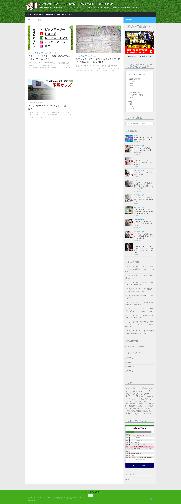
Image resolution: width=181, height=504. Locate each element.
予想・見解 (61, 14)
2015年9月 (130, 371)
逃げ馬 (148, 411)
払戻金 (130, 408)
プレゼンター (129, 401)
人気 (129, 406)
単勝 (126, 408)
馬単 (148, 413)
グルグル (151, 388)
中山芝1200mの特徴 (136, 95)
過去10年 (129, 413)
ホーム (84, 492)
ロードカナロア (130, 403)
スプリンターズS (138, 392)
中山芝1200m (147, 403)
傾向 (133, 406)
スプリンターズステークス (138, 395)
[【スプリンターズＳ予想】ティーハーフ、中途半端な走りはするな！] (129, 148)
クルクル (146, 388)
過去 (70, 14)
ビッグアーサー (147, 399)
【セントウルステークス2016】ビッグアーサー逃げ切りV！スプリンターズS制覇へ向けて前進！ (139, 324)
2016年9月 (130, 362)
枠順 (131, 83)
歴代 (128, 411)
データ (78, 56)
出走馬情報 (49, 14)
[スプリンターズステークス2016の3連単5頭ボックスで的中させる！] (50, 38)
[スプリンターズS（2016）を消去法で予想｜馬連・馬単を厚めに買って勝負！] (98, 39)
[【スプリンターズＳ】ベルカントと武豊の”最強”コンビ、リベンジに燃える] (129, 234)
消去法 (132, 104)
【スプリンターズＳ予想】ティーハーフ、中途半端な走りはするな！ (143, 150)
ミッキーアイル (148, 401)
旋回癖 (134, 408)
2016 (29, 53)
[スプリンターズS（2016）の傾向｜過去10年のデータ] (129, 138)
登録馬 (132, 81)
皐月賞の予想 (129, 479)
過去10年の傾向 (135, 92)
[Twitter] (151, 20)
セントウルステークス (146, 396)
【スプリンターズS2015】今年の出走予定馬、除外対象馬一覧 (143, 199)
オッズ (141, 388)
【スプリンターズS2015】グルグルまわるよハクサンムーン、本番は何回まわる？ (143, 211)
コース (127, 391)
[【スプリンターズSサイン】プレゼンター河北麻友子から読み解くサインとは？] (129, 161)
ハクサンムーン (136, 399)
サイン (132, 106)
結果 (137, 411)
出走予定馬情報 (134, 79)
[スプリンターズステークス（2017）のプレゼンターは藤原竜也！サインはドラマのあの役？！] (129, 247)
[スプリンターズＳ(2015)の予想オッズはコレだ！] (50, 89)
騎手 (131, 86)
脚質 (140, 411)
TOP (29, 14)
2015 (135, 146)
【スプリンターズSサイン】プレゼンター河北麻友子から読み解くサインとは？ (144, 162)
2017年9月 (130, 358)
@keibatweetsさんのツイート (134, 346)
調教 (144, 411)
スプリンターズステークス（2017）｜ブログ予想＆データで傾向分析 (76, 3)
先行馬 (137, 406)
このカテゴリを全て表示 (139, 459)
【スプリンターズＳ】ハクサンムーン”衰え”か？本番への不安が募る (144, 224)
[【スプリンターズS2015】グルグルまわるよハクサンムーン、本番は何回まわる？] (129, 210)
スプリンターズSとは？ (137, 74)
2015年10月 (130, 366)
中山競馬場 (139, 403)
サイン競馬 (133, 391)
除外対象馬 (144, 413)
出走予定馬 (48, 53)
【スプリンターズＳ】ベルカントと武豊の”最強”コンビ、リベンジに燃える (144, 236)
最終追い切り (141, 408)
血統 (131, 97)
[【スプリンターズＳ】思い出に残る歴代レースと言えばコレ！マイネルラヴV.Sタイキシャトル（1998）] (129, 183)
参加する (151, 462)
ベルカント (137, 401)
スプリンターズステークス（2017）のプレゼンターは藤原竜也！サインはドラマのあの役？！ (139, 269)
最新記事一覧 (38, 14)
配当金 (138, 413)
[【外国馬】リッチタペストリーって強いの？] (129, 173)
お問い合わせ (94, 492)
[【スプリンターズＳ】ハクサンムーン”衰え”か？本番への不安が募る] (129, 222)
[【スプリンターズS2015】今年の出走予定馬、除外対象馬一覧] (129, 198)
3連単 (34, 53)
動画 (151, 406)
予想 (130, 102)
